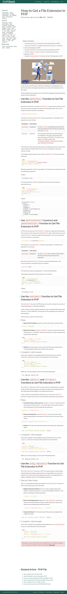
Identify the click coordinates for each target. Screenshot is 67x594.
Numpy (3, 26)
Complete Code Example (31, 352)
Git (10, 15)
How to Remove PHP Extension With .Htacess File (38, 580)
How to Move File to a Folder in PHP (34, 582)
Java (3, 36)
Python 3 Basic (5, 12)
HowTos (46, 1)
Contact (62, 592)
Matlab (8, 29)
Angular (3, 35)
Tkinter (11, 12)
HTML (8, 30)
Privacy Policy (49, 592)
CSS (11, 35)
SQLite (3, 40)
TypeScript (10, 33)
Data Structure (9, 16)
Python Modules (5, 14)
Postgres (14, 39)
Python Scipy (5, 22)
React (8, 35)
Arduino (14, 37)
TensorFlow (4, 33)
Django (14, 26)
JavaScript (12, 14)
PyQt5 (3, 16)
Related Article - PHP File (34, 569)
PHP (14, 35)
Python (10, 22)
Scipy (3, 47)
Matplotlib (14, 15)
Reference (55, 1)
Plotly (13, 28)
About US (35, 592)
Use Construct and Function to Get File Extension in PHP (40, 223)
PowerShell (4, 25)
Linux (12, 29)
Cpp (5, 30)
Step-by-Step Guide (29, 480)
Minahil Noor (26, 17)
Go (5, 36)
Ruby (11, 37)
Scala (12, 40)
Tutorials (38, 1)
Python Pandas (11, 25)
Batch (11, 24)
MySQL (3, 39)
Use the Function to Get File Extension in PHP (42, 43)
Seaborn (4, 29)
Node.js (13, 36)
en (62, 1)
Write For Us (42, 592)
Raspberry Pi (4, 41)
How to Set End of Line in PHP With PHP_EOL (37, 584)
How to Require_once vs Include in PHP (35, 576)
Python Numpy (5, 15)
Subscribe (52, 545)
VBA (9, 40)
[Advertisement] (44, 29)
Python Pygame (9, 32)
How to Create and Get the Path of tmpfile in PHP (38, 578)
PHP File (50, 17)
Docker (9, 28)
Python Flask (9, 26)
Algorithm (4, 18)
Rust (7, 37)
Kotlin (9, 36)
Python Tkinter (5, 24)
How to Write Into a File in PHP (33, 574)
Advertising (56, 592)
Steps (23, 320)
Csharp (3, 37)
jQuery (3, 32)
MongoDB (8, 39)
